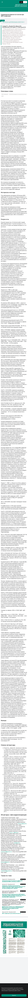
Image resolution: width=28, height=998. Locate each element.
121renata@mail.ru (22, 823)
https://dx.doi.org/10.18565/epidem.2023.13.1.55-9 (13, 22)
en (25, 2)
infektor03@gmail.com (6, 851)
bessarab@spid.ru (5, 862)
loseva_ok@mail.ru (13, 832)
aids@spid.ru (17, 842)
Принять (14, 995)
